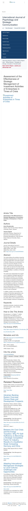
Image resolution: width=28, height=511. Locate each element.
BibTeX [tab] (21, 356)
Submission (5, 35)
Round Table (5, 38)
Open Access (6, 51)
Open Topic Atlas (8, 390)
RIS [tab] (5, 358)
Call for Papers (6, 32)
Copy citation (7, 375)
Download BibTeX (16, 375)
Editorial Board (6, 44)
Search (4, 54)
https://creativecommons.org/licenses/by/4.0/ (15, 342)
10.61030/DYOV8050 (9, 354)
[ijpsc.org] (12, 2)
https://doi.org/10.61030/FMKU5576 (12, 456)
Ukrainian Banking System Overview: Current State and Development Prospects (13, 398)
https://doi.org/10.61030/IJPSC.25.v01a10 (14, 422)
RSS (19, 505)
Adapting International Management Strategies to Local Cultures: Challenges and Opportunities (13, 467)
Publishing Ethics (7, 47)
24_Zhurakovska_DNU (9, 331)
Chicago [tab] (16, 356)
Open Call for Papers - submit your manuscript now (11, 66)
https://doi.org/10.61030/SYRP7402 (12, 486)
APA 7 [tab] (5, 356)
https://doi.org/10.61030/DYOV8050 (14, 251)
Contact (4, 57)
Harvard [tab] (11, 356)
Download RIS (7, 376)
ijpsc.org (10, 503)
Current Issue (6, 41)
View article (6, 424)
